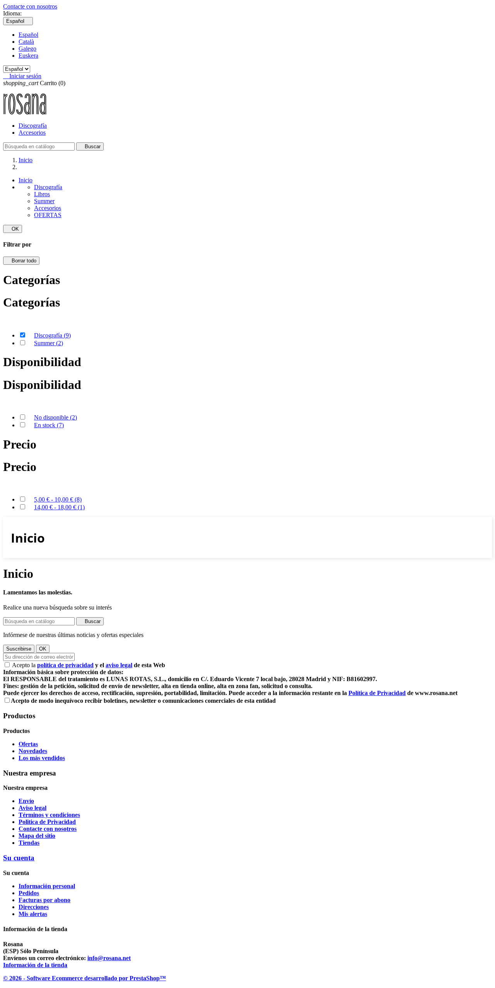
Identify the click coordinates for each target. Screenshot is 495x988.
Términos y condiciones (49, 815)
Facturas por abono (44, 900)
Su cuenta (18, 858)
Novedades (33, 751)
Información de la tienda (35, 965)
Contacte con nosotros (30, 6)
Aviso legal (32, 808)
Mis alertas (33, 914)
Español (28, 34)
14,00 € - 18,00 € (59, 507)
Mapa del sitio (37, 835)
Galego (27, 48)
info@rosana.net (109, 958)
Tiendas (29, 842)
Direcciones (34, 907)
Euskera (28, 55)
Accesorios (32, 132)
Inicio (25, 180)
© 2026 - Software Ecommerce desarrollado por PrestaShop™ (84, 978)
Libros (42, 194)
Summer (44, 201)
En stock (49, 425)
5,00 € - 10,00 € (58, 499)
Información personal (47, 886)
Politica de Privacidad (47, 821)
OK (12, 229)
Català (26, 41)
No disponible (55, 417)
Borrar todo (21, 261)
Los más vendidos (42, 758)
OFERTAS (47, 215)
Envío (26, 801)
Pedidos (29, 893)
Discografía (33, 125)
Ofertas (28, 744)
